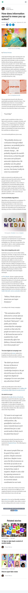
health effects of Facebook (16, 397)
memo (14, 353)
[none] (25, 2)
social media (5, 22)
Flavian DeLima (9, 9)
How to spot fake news (10, 571)
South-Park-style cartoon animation (11, 291)
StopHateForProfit (16, 95)
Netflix (12, 510)
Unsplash (21, 232)
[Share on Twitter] (10, 24)
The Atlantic (6, 276)
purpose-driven (21, 508)
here (7, 499)
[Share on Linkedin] (13, 24)
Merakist (13, 232)
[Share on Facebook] (7, 24)
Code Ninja (17, 48)
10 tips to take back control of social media (12, 542)
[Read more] (14, 530)
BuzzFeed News (12, 443)
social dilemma (7, 508)
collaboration (13, 508)
